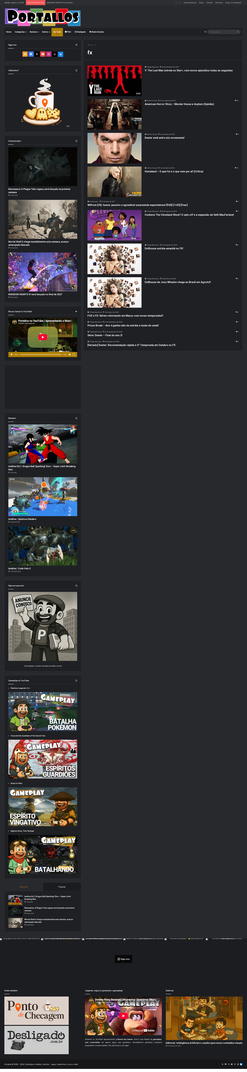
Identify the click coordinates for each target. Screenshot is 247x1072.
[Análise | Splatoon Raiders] (42, 496)
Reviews (33, 32)
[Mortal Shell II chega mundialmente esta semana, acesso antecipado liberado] (42, 219)
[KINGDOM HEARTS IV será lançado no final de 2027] (42, 271)
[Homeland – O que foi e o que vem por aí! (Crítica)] (114, 182)
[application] (42, 337)
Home (8, 32)
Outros (45, 32)
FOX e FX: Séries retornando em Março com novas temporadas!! (125, 315)
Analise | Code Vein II (19, 568)
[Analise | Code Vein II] (42, 546)
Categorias (20, 32)
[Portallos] (42, 17)
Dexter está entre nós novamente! (164, 137)
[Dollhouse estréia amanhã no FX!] (114, 259)
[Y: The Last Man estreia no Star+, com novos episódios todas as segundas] (114, 81)
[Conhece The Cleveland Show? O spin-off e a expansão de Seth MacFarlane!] (114, 225)
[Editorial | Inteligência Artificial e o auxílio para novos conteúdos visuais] (204, 1018)
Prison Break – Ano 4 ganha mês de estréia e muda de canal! (123, 325)
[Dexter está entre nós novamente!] (114, 148)
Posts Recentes (190, 3)
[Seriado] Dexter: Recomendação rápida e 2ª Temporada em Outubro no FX (131, 345)
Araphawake (94, 201)
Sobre (201, 3)
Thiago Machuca (153, 67)
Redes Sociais (97, 32)
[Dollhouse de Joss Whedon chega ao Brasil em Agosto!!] (114, 292)
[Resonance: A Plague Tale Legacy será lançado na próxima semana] (42, 166)
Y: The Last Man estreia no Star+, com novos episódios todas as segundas (189, 70)
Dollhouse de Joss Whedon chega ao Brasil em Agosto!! (178, 282)
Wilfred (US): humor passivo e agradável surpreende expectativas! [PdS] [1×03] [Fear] (137, 205)
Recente (24, 887)
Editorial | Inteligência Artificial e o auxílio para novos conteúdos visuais (204, 1043)
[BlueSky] (60, 54)
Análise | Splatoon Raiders (22, 519)
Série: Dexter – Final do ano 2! (104, 335)
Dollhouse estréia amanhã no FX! (164, 248)
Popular (62, 887)
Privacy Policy (133, 1070)
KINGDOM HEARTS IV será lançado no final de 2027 (35, 294)
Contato (209, 3)
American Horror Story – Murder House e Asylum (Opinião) (179, 104)
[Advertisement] (164, 13)
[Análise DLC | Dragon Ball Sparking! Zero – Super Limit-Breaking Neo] (42, 443)
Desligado (81, 32)
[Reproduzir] (11, 354)
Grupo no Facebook (233, 3)
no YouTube (97, 1039)
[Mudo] (69, 354)
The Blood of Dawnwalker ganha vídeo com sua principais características (76, 3)
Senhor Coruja (152, 101)
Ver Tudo (57, 32)
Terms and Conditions (117, 1070)
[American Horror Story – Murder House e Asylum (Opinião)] (114, 114)
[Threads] (54, 54)
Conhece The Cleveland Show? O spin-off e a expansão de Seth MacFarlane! (189, 214)
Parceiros (219, 3)
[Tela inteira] (74, 354)
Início (91, 45)
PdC (69, 32)
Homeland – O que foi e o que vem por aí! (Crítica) (174, 171)
